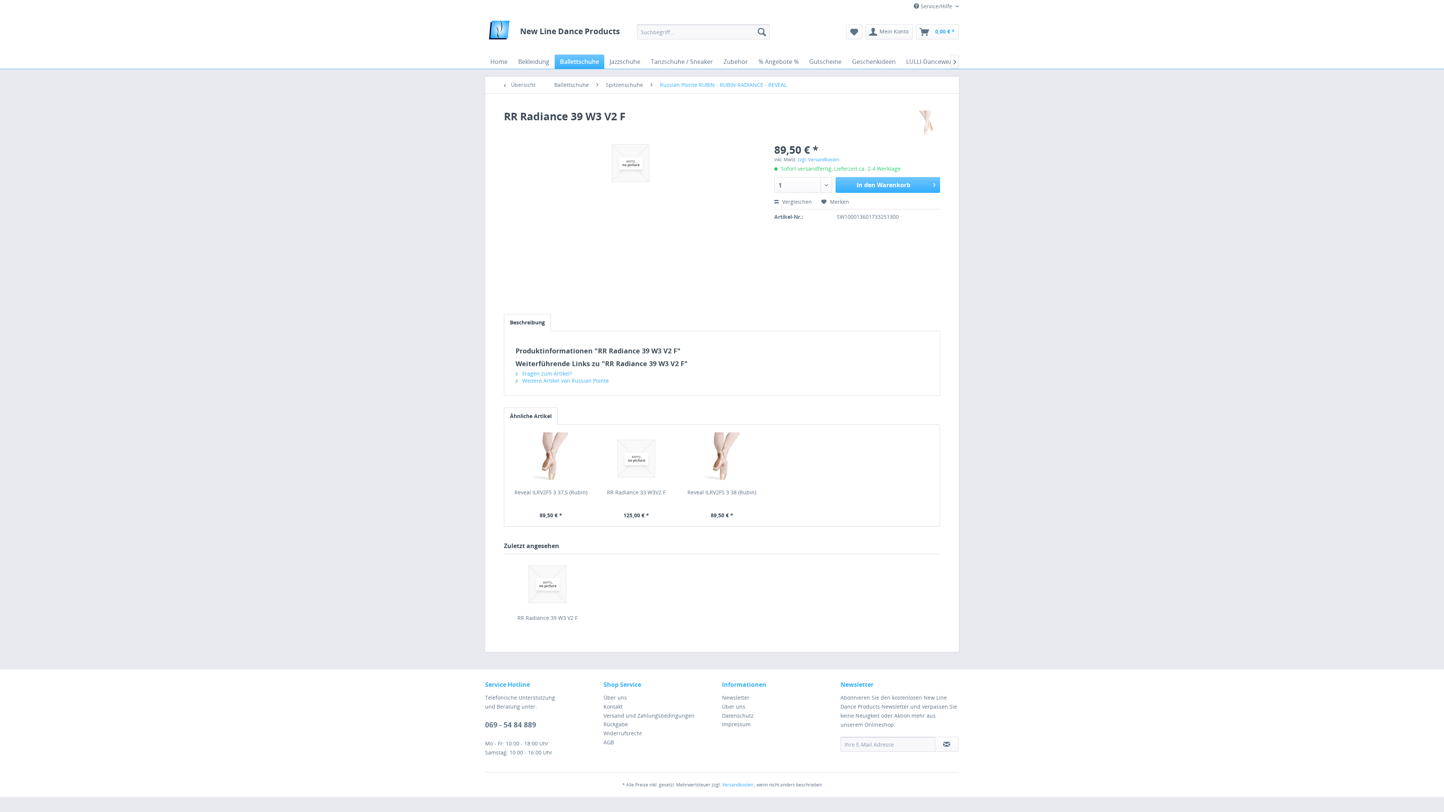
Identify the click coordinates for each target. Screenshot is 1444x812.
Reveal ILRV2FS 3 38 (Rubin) (721, 492)
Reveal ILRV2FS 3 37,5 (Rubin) (550, 492)
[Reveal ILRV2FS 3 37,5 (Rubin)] (551, 458)
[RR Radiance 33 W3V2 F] (637, 458)
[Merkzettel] (854, 31)
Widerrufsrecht (623, 733)
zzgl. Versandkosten (818, 159)
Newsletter (735, 697)
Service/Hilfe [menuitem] (936, 6)
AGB (609, 742)
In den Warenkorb (883, 185)
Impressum (736, 724)
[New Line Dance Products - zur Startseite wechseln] (499, 32)
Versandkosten (737, 785)
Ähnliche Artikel (531, 416)
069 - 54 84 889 (510, 725)
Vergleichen (796, 201)
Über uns (615, 697)
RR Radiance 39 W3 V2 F (547, 617)
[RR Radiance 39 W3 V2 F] (547, 584)
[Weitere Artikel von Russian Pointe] (927, 124)
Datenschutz (738, 715)
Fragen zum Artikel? (546, 373)
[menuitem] (703, 31)
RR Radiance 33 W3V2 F (636, 492)
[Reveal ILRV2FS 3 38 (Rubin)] (722, 458)
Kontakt (613, 706)
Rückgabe (616, 724)
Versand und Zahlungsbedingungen (649, 715)
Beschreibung (527, 322)
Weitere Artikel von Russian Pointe (565, 380)
